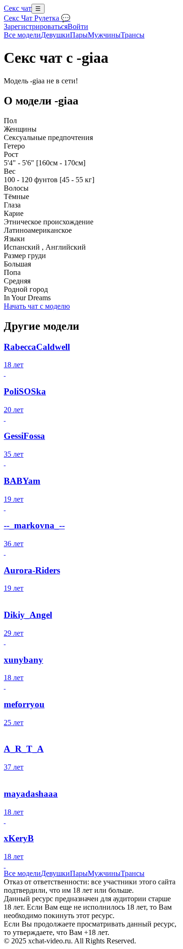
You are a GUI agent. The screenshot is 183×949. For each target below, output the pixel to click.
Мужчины (104, 35)
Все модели (22, 873)
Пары (79, 35)
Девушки (55, 35)
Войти (78, 26)
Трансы (133, 35)
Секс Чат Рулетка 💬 (37, 18)
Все (22, 35)
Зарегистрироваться (36, 26)
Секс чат (17, 8)
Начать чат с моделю (37, 306)
